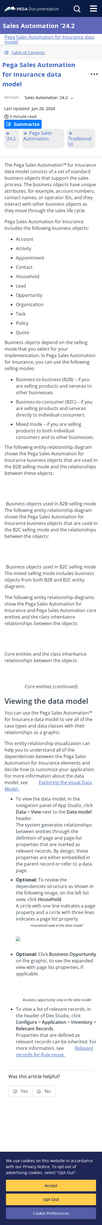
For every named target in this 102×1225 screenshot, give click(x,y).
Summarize (27, 124)
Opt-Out (51, 1199)
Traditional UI (80, 141)
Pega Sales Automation (37, 136)
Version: (12, 97)
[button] (51, 52)
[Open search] (76, 8)
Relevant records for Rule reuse (54, 1051)
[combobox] (48, 97)
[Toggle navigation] (93, 8)
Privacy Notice (36, 1166)
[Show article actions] (94, 74)
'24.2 (11, 139)
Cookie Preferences (51, 1213)
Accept (51, 1185)
